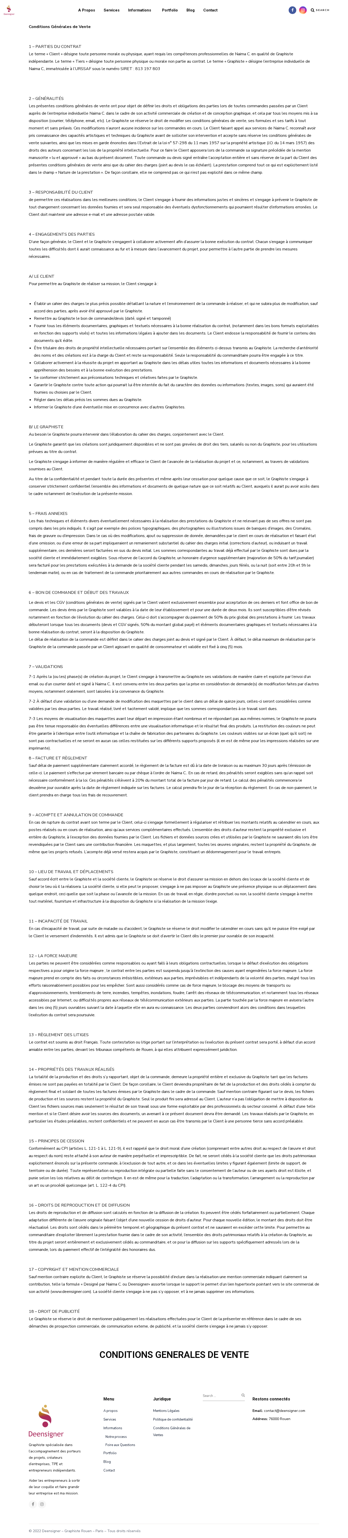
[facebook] (292, 10)
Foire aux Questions (120, 1445)
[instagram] (303, 10)
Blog (190, 10)
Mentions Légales (166, 1411)
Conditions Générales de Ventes (171, 1431)
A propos (86, 10)
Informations (139, 10)
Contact (210, 10)
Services (111, 10)
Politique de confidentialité (173, 1419)
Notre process (116, 1437)
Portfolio (170, 10)
